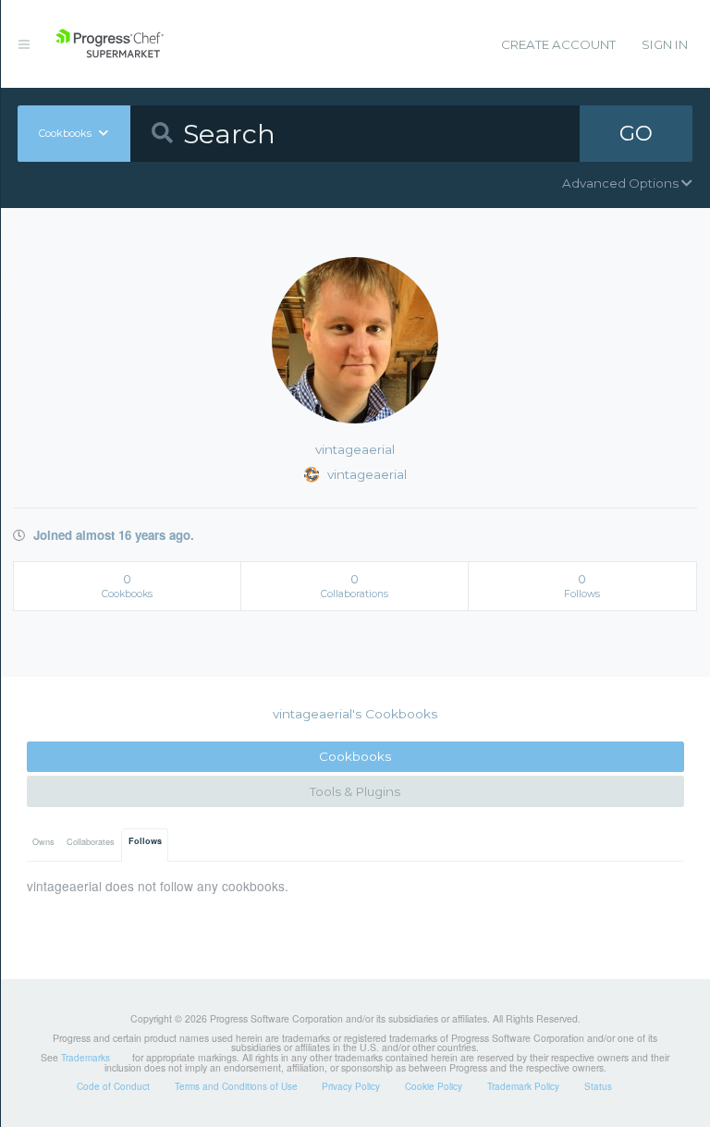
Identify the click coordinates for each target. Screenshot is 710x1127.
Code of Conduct (113, 1086)
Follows (145, 841)
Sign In (665, 44)
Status (598, 1086)
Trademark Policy (523, 1086)
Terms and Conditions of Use (236, 1086)
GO (636, 133)
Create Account (558, 44)
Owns (43, 842)
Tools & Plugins (355, 791)
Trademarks (85, 1057)
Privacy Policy (351, 1086)
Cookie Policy (433, 1086)
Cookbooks (355, 756)
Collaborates (91, 842)
